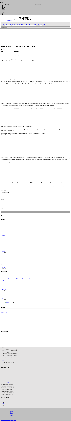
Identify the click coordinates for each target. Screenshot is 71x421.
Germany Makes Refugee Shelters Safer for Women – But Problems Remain (11, 296)
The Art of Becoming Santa (5, 265)
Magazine (3, 12)
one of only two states (59, 108)
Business (3, 8)
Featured (3, 289)
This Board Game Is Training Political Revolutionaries (9, 249)
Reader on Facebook (4, 312)
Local (2, 6)
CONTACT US (3, 360)
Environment (3, 9)
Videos (2, 13)
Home (2, 3)
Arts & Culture (3, 7)
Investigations (31, 24)
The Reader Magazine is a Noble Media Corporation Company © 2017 (8, 420)
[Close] (0, 0)
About (2, 14)
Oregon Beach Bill (16, 108)
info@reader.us (4, 364)
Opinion (3, 11)
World (2, 4)
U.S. (2, 5)
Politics (3, 10)
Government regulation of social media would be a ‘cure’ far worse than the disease (12, 233)
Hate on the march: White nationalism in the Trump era (9, 287)
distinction (41, 108)
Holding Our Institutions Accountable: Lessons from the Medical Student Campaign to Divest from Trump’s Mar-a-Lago (17, 278)
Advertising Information (9, 20)
